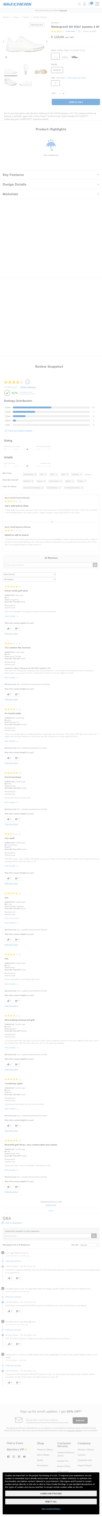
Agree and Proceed (51, 1493)
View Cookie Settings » (51, 1508)
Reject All (51, 1501)
